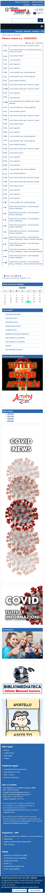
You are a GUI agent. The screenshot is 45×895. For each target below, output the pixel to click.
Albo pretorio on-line (12, 772)
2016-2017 (10, 414)
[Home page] (24, 16)
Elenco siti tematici (22, 2)
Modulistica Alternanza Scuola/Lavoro (17, 334)
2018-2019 (10, 418)
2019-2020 (10, 421)
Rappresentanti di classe (13, 326)
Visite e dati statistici (12, 869)
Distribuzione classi (12, 322)
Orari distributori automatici (14, 349)
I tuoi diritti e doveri (11, 318)
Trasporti (8, 345)
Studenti (27, 31)
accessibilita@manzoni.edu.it (14, 810)
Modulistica (8, 839)
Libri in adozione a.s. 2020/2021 (15, 342)
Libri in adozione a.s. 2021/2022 (15, 338)
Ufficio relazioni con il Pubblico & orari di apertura (23, 836)
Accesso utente (37, 2)
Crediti (6, 758)
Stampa (40, 43)
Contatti (26, 5)
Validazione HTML (11, 861)
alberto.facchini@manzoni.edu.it (15, 823)
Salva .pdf (31, 43)
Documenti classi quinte (13, 314)
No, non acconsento (19, 890)
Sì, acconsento (36, 890)
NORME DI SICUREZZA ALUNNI (15, 855)
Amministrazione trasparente (15, 769)
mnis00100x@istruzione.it (20, 792)
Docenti (18, 31)
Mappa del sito (37, 5)
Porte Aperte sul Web (27, 876)
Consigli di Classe (11, 330)
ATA (42, 31)
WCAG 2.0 (8, 863)
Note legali (8, 756)
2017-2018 (10, 416)
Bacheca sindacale (11, 777)
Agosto (22, 287)
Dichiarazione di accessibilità (15, 858)
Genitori (35, 31)
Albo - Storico (9, 775)
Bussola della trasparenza (14, 866)
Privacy (6, 750)
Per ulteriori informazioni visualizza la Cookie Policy (19, 887)
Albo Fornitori (9, 844)
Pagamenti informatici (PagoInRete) (17, 842)
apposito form (9, 812)
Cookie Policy (9, 753)
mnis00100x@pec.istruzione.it (19, 794)
